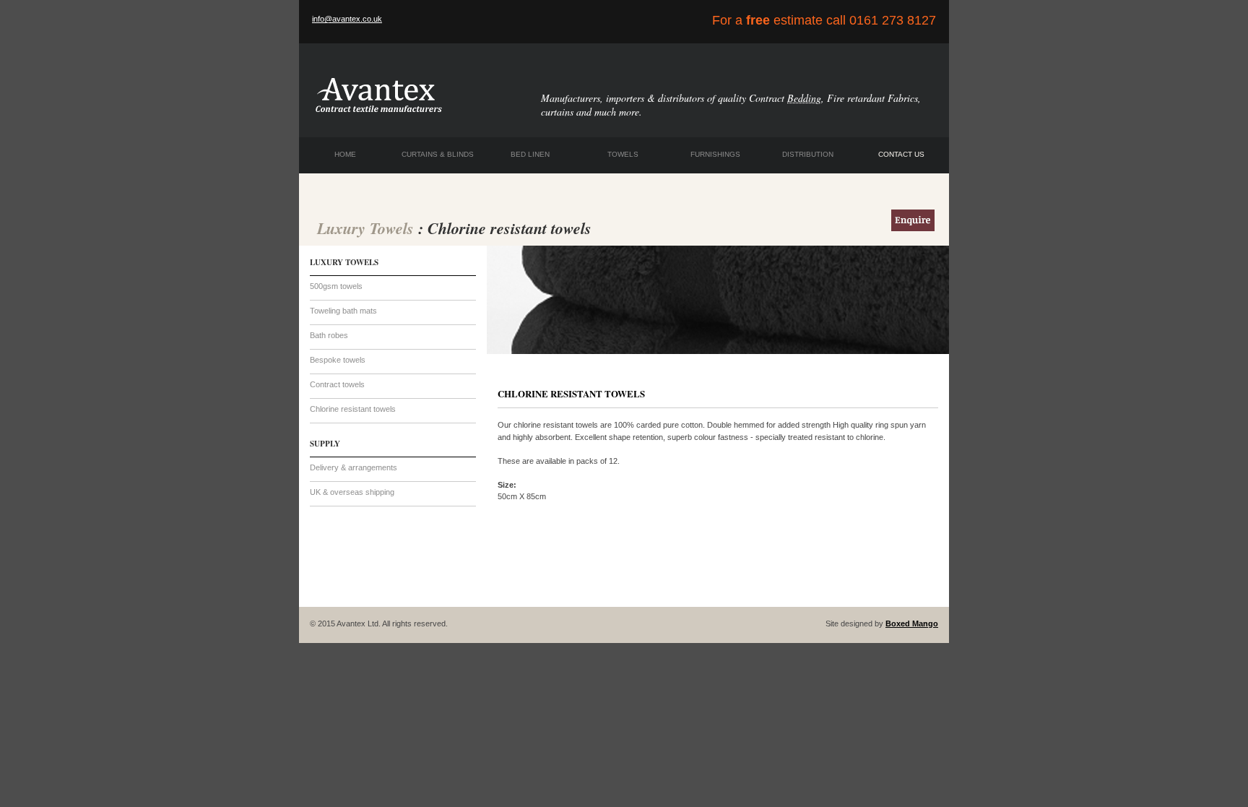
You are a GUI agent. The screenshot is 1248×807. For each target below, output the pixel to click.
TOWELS (622, 154)
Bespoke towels (337, 359)
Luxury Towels (365, 228)
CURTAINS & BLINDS (438, 154)
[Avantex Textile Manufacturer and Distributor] (382, 120)
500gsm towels (336, 286)
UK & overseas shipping (352, 492)
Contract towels (337, 384)
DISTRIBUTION (807, 154)
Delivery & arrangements (353, 467)
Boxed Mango (911, 623)
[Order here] (913, 220)
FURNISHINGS (715, 154)
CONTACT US (901, 154)
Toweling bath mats (343, 310)
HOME (345, 154)
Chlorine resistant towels (353, 409)
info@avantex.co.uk (347, 18)
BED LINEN (530, 154)
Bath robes (329, 335)
